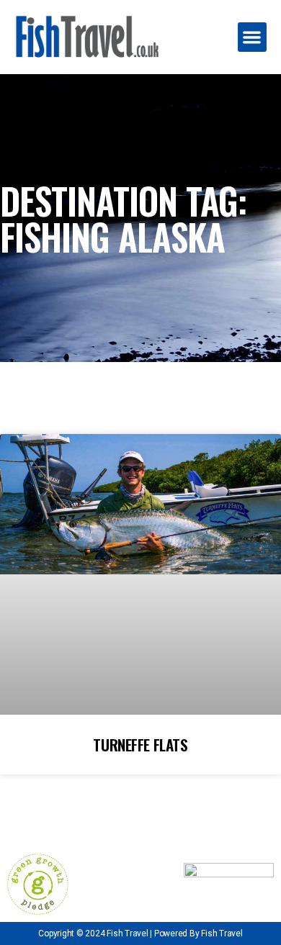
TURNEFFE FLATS (140, 744)
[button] (252, 37)
